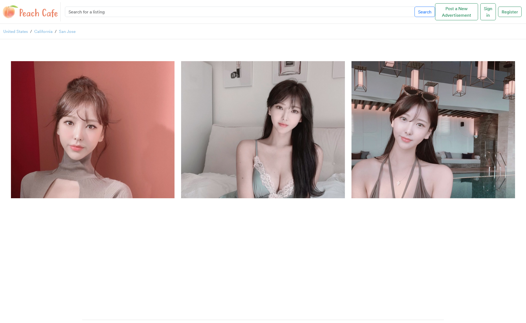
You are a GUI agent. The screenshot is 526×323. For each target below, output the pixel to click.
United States (15, 31)
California (43, 31)
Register (510, 12)
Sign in (488, 12)
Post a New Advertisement (456, 12)
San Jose (67, 31)
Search (424, 12)
